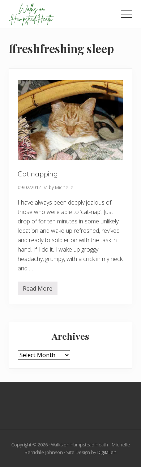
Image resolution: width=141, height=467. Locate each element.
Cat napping (38, 173)
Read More (37, 289)
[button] (126, 14)
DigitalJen (106, 452)
